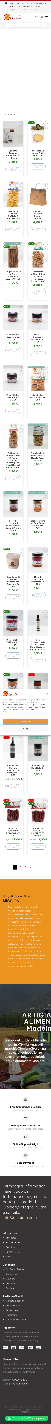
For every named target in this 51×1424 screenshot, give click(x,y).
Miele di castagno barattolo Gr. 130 (37, 338)
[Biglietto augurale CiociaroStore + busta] (13, 134)
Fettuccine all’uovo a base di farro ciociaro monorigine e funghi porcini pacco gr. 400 (13, 460)
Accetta (25, 721)
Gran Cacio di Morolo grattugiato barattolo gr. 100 (13, 582)
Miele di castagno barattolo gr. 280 (37, 580)
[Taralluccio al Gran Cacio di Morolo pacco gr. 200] (38, 436)
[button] (47, 693)
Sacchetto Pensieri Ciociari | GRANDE (38, 215)
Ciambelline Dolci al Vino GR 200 (38, 397)
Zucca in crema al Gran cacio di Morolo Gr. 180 (37, 524)
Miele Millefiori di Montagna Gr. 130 (13, 397)
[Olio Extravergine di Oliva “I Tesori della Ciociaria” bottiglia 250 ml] (38, 623)
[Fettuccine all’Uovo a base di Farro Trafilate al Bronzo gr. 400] (38, 255)
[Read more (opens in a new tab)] (25, 6)
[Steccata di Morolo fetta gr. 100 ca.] (38, 134)
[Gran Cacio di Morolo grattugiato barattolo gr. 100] (13, 560)
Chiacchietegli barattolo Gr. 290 (38, 767)
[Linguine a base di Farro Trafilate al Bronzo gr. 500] (13, 255)
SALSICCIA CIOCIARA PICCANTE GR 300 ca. (37, 832)
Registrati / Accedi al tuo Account (25, 9)
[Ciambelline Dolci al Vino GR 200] (38, 378)
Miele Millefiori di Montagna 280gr (13, 642)
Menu (46, 17)
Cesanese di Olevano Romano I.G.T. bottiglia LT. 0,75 (13, 770)
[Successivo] (36, 867)
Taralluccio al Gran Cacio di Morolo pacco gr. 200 (38, 457)
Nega (25, 728)
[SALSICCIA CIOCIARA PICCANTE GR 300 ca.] (38, 811)
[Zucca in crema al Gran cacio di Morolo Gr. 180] (38, 504)
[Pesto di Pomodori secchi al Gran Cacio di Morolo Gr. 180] (13, 504)
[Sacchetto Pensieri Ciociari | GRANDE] (38, 194)
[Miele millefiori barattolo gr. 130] (13, 317)
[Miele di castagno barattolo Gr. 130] (38, 317)
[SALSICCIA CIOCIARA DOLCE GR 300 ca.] (13, 811)
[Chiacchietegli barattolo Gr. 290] (38, 748)
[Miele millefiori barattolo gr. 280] (13, 685)
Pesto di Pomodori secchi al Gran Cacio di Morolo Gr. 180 (13, 526)
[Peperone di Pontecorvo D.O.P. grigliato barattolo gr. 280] (38, 685)
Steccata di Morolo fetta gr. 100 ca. (38, 153)
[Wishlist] (36, 17)
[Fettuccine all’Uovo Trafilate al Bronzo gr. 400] (13, 194)
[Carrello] (41, 17)
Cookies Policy (24, 709)
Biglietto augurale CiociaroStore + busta (13, 154)
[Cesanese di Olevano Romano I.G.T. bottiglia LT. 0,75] (13, 748)
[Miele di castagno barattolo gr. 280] (38, 560)
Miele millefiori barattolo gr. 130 (13, 337)
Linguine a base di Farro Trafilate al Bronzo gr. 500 (13, 275)
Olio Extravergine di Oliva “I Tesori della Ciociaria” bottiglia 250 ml (38, 645)
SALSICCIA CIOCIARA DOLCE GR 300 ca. (13, 832)
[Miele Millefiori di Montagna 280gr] (13, 623)
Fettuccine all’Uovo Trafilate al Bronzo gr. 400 (13, 215)
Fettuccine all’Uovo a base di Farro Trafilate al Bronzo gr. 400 (37, 276)
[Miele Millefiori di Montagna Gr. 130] (13, 378)
